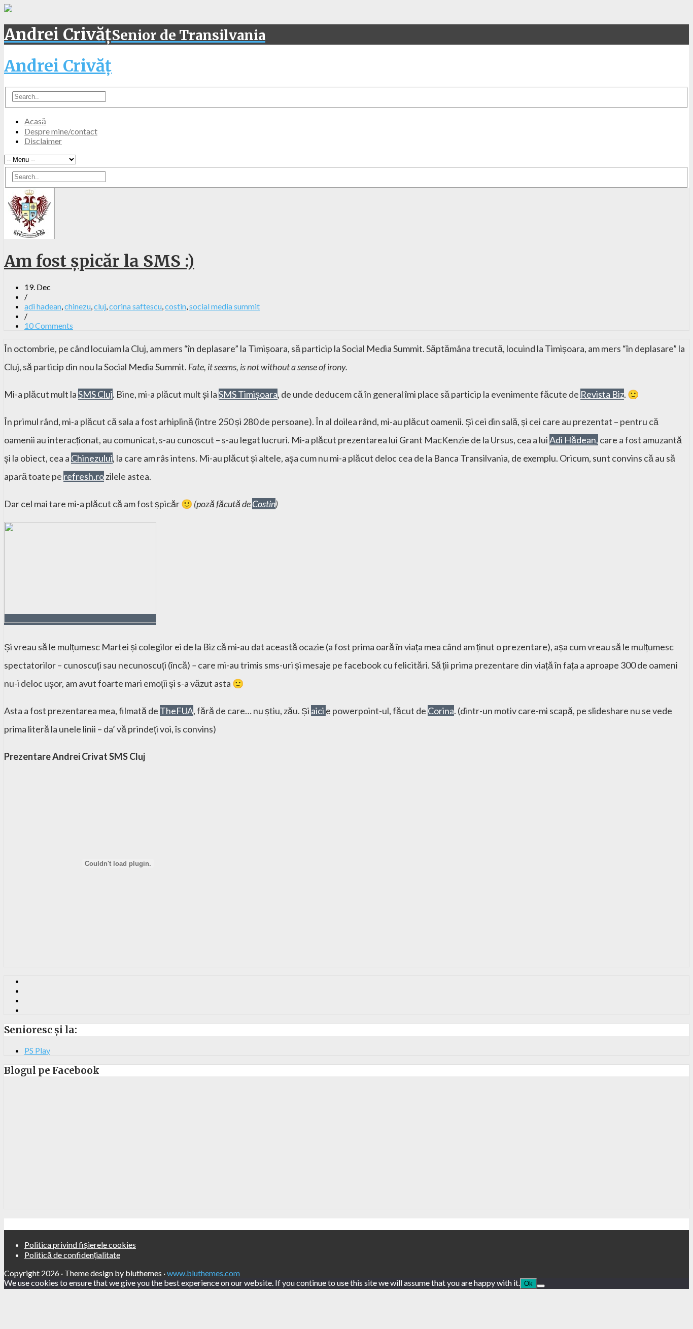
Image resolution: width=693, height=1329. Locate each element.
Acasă (35, 121)
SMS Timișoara (248, 394)
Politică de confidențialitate (72, 1255)
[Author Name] (29, 235)
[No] (541, 1285)
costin (175, 306)
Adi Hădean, (573, 439)
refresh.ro (83, 476)
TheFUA (176, 710)
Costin (263, 503)
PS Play (37, 1050)
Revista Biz (602, 394)
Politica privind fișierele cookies (80, 1244)
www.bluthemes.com (203, 1273)
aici (318, 710)
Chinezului (92, 458)
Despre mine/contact (60, 131)
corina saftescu (135, 306)
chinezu (77, 306)
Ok (528, 1283)
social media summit (224, 306)
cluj (100, 306)
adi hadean (42, 306)
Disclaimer (43, 141)
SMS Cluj (95, 394)
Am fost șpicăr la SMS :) (99, 261)
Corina (441, 710)
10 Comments (48, 325)
